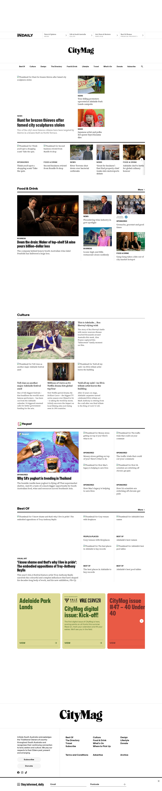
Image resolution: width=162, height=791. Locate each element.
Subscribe (131, 66)
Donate (120, 66)
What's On (108, 66)
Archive (124, 755)
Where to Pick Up (102, 746)
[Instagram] (22, 772)
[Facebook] (18, 772)
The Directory (56, 66)
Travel (96, 66)
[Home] (30, 35)
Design (43, 66)
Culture (33, 66)
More (140, 189)
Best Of (22, 66)
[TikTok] (26, 772)
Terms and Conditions (77, 755)
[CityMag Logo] (81, 51)
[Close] (158, 781)
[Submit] (124, 784)
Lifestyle (85, 66)
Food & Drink (72, 66)
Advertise (98, 755)
